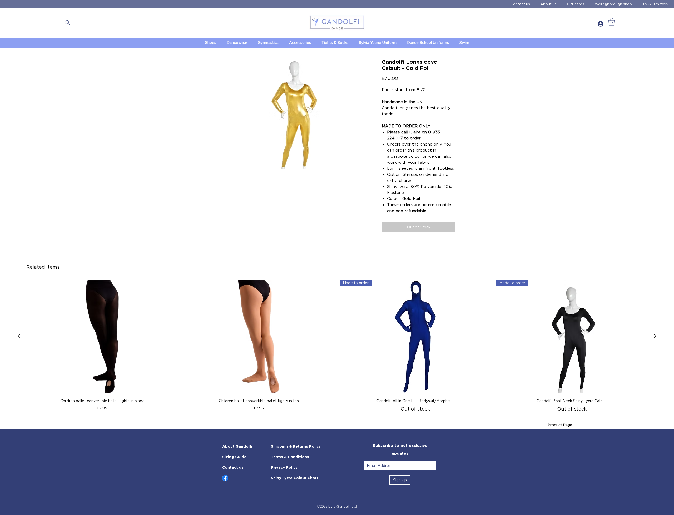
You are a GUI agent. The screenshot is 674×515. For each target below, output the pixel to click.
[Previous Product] (19, 336)
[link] (611, 22)
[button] (67, 22)
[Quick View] (102, 336)
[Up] (225, 478)
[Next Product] (655, 336)
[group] (337, 346)
